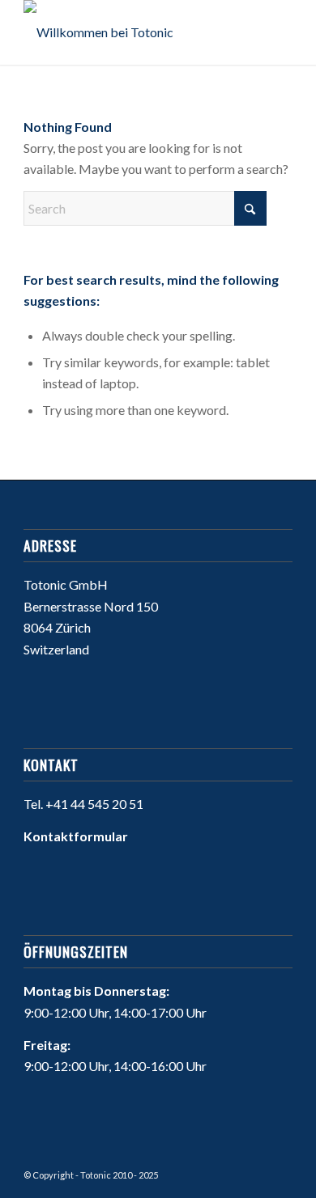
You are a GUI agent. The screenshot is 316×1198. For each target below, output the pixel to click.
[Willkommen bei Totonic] (130, 32)
